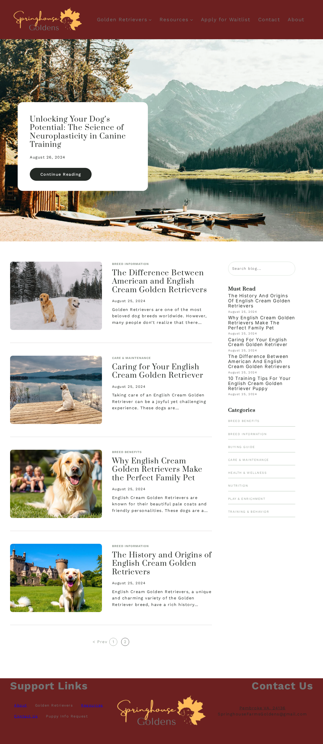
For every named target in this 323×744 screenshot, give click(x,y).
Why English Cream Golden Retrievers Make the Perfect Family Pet (157, 470)
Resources (174, 19)
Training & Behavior (248, 511)
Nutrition (238, 485)
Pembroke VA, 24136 (262, 708)
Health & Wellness (247, 473)
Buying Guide (241, 447)
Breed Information (130, 264)
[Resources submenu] (191, 19)
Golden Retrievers (122, 19)
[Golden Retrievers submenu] (150, 19)
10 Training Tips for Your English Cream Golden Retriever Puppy (259, 383)
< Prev (100, 641)
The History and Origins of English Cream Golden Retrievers (162, 564)
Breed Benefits (127, 452)
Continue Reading (66, 176)
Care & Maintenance (131, 358)
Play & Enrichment (246, 499)
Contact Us (26, 716)
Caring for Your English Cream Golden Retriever (157, 371)
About (20, 705)
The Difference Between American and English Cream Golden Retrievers (159, 282)
